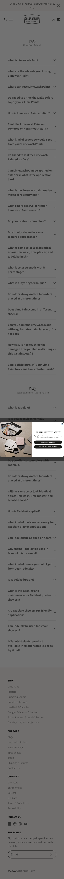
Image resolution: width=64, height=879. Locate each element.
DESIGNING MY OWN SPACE (48, 442)
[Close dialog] (62, 424)
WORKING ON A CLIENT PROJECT (48, 447)
